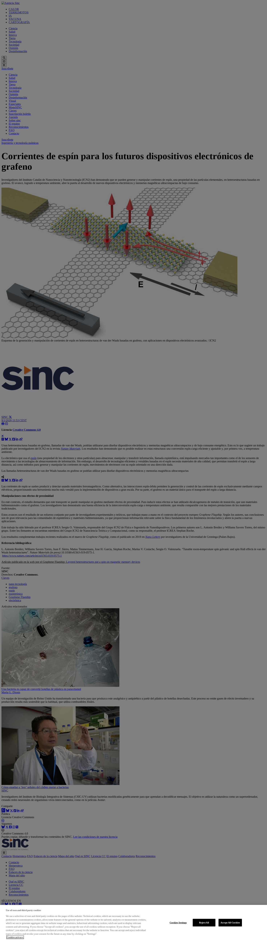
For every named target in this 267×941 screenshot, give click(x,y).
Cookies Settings (178, 922)
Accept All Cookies (230, 922)
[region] (133, 923)
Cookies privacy (15, 937)
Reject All (204, 922)
